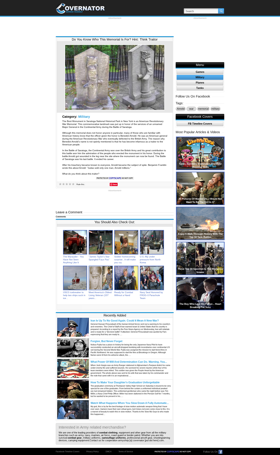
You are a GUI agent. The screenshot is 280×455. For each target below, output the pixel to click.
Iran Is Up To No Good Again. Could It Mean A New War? (125, 320)
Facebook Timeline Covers (67, 451)
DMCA (108, 451)
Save (115, 184)
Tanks (200, 88)
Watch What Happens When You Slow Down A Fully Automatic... (130, 403)
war (191, 108)
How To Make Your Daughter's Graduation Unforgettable (125, 382)
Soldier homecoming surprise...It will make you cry (125, 259)
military (215, 108)
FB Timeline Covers (200, 123)
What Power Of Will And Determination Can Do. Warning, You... (129, 361)
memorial (203, 108)
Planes (200, 82)
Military (84, 116)
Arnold (181, 108)
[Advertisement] (115, 26)
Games (200, 72)
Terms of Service (125, 451)
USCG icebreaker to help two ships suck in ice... (74, 295)
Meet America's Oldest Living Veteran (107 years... (100, 295)
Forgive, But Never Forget (106, 341)
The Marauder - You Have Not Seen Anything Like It (73, 259)
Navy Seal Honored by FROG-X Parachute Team (151, 295)
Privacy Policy (92, 451)
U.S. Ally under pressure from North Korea (150, 259)
